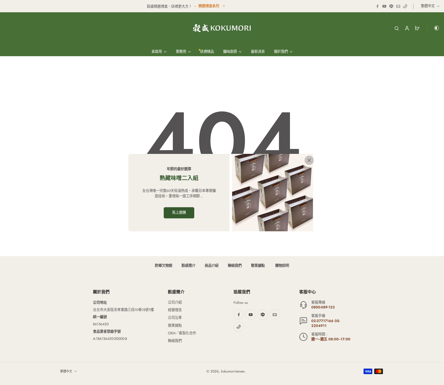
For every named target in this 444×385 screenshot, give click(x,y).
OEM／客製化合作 (182, 333)
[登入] (407, 28)
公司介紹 (175, 302)
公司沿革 (175, 317)
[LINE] (391, 6)
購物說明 (281, 265)
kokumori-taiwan (233, 371)
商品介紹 (212, 265)
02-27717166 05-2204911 (325, 323)
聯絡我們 (235, 265)
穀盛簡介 (188, 265)
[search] (397, 28)
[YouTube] (384, 6)
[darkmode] (433, 28)
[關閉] (309, 160)
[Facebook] (377, 6)
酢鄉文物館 (163, 265)
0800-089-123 (323, 307)
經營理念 (175, 310)
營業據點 (258, 265)
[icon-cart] (417, 28)
